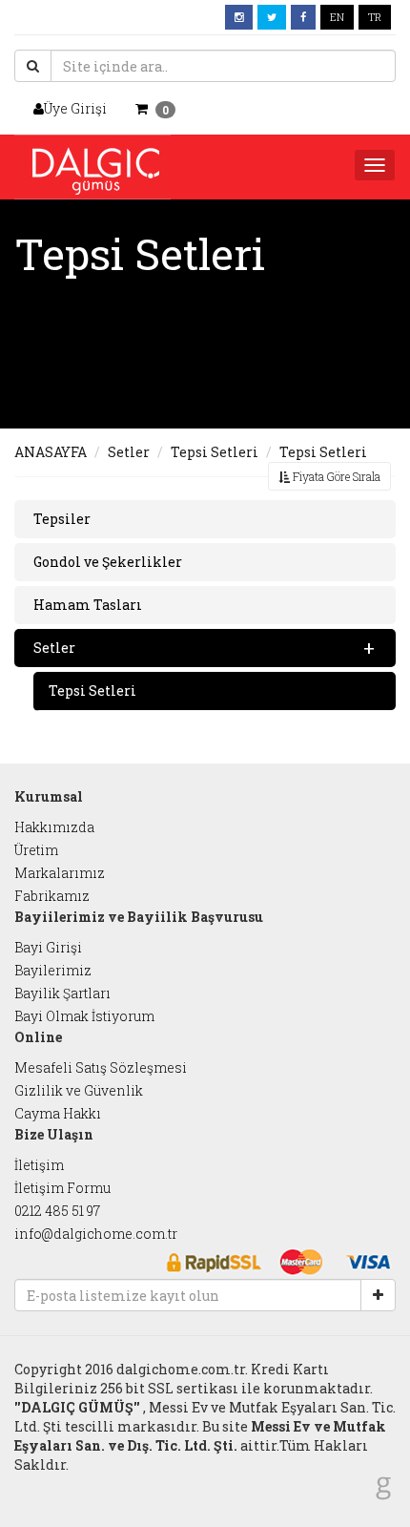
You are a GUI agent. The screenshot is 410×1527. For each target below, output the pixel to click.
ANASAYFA (50, 452)
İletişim (39, 1165)
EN (337, 17)
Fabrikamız (52, 896)
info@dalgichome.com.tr (95, 1233)
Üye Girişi (75, 108)
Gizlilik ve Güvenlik (78, 1090)
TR (374, 17)
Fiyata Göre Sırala (335, 476)
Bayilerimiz (53, 970)
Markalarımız (59, 873)
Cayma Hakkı (57, 1113)
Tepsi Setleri (214, 452)
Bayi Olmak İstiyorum (84, 1016)
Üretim (36, 850)
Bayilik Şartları (62, 993)
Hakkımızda (54, 827)
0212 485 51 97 (57, 1211)
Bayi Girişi (48, 947)
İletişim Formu (62, 1188)
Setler (129, 452)
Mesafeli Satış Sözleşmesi (100, 1067)
